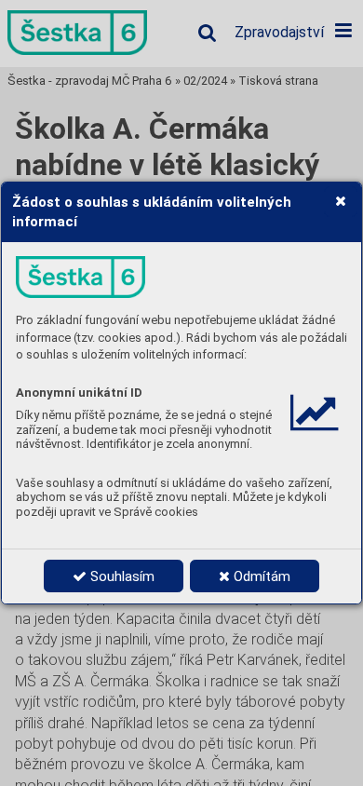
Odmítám (260, 576)
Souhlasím (121, 576)
